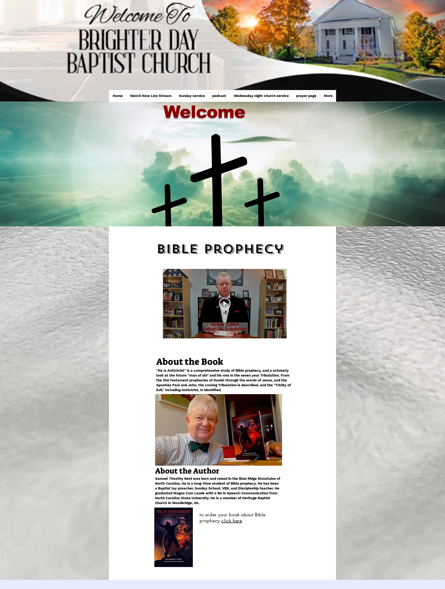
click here (231, 521)
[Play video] (225, 303)
